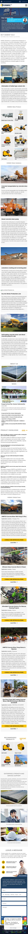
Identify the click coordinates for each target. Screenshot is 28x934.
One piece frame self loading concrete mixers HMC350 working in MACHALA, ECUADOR (14, 701)
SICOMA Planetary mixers (10, 48)
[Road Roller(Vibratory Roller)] (20, 139)
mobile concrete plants (10, 50)
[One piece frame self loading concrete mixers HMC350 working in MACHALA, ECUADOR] (14, 688)
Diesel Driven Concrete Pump (7, 23)
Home (7, 36)
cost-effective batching (6, 51)
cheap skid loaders (16, 53)
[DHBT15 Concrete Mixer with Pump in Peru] (11, 507)
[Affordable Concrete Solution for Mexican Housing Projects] (14, 595)
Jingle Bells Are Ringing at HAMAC (9, 418)
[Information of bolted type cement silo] (14, 74)
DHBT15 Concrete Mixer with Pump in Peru (14, 516)
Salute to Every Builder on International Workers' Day (12, 415)
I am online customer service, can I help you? (15, 20)
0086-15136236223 (7, 1)
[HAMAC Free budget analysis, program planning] (14, 816)
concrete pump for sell (21, 50)
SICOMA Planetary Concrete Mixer (12, 45)
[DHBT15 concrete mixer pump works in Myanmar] (14, 636)
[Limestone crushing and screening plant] (14, 256)
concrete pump (16, 23)
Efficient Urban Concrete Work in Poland (14, 567)
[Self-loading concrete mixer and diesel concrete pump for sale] (14, 323)
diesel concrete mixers (9, 56)
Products (11, 36)
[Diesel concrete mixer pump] (14, 207)
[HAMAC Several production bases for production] (14, 797)
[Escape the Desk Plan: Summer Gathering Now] (14, 394)
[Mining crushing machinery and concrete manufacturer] (6, 5)
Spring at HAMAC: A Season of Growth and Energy (12, 417)
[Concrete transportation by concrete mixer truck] (14, 174)
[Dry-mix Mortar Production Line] (14, 290)
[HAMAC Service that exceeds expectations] (14, 834)
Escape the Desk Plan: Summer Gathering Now (11, 413)
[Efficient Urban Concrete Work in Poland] (14, 556)
